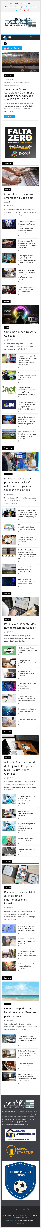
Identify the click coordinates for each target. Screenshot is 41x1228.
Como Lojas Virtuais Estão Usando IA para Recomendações (27, 686)
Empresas (7, 189)
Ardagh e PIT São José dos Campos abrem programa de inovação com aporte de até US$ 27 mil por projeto (27, 513)
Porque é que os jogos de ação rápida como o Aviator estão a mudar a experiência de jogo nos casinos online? (27, 360)
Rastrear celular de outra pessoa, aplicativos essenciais (26, 966)
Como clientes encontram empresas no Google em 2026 (19, 197)
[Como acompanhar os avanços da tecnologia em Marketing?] (9, 540)
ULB (18, 85)
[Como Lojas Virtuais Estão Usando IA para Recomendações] (9, 687)
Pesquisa (7, 758)
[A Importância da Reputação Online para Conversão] (9, 674)
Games (7, 327)
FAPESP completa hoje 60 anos (26, 850)
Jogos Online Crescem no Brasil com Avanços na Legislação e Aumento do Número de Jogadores (26, 420)
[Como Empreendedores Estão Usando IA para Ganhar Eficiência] (9, 290)
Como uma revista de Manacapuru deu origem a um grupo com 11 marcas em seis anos (27, 244)
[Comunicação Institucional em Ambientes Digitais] (9, 711)
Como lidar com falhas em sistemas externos (27, 721)
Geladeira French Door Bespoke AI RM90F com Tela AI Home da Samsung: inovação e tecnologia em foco (27, 554)
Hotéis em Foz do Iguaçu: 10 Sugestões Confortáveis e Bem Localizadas (27, 1053)
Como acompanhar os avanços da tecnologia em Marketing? (27, 539)
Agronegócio (9, 75)
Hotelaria (8, 1004)
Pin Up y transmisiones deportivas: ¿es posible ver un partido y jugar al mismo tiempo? (27, 435)
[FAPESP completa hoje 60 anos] (9, 851)
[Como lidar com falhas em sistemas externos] (9, 722)
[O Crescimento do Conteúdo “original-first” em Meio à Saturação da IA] (9, 528)
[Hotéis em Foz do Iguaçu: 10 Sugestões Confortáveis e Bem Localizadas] (9, 1054)
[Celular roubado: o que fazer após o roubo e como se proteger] (9, 942)
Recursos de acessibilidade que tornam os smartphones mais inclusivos (20, 897)
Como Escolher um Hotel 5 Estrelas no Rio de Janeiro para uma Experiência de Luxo (27, 1039)
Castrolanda (20, 82)
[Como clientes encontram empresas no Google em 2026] (20, 176)
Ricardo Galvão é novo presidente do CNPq (25, 840)
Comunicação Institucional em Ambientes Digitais (27, 710)
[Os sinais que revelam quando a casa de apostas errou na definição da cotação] (9, 377)
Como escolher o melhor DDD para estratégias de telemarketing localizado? (27, 953)
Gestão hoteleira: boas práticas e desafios (25, 1065)
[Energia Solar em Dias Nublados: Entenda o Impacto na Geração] (9, 570)
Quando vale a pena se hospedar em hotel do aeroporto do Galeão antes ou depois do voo (27, 1077)
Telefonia (8, 887)
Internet (7, 619)
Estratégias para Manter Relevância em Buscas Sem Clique (27, 650)
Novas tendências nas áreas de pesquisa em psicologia (25, 813)
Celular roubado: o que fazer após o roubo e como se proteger (27, 941)
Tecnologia (8, 474)
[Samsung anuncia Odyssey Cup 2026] (20, 314)
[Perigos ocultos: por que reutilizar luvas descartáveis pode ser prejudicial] (9, 801)
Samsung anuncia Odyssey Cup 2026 (20, 333)
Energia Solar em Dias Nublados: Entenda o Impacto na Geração (25, 569)
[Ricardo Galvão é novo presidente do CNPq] (9, 841)
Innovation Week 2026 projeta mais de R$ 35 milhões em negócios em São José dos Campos (19, 484)
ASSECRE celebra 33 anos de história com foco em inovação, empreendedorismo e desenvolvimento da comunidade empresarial (26, 227)
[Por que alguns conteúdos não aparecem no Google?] (20, 606)
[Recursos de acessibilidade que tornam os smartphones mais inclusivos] (20, 874)
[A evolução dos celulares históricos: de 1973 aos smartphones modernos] (9, 929)
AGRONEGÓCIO (10, 82)
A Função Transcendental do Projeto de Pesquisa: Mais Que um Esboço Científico (19, 768)
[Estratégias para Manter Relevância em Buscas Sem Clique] (9, 651)
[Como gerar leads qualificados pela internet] (9, 663)
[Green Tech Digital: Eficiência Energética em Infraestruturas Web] (9, 582)
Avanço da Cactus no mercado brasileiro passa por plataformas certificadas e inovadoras (27, 391)
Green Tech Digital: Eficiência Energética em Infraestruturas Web (26, 581)
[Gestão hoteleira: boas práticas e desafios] (9, 1066)
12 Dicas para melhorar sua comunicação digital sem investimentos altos (26, 698)
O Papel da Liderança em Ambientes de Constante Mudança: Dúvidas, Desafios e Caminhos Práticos (26, 274)
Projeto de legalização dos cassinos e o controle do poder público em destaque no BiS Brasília (27, 405)
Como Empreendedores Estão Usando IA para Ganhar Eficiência (26, 289)
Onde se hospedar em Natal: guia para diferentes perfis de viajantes (20, 1012)
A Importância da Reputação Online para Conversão (26, 673)
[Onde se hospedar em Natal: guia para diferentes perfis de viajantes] (20, 991)
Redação (8, 79)
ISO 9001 (27, 82)
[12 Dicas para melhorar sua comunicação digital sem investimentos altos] (9, 699)
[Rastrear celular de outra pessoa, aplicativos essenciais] (9, 967)
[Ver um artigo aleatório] (36, 37)
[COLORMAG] (19, 1100)
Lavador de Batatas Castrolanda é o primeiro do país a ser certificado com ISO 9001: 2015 (19, 94)
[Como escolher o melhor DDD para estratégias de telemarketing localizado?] (9, 954)
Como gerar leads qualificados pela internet (27, 662)
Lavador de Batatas (10, 85)
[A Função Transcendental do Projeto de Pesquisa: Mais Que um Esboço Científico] (20, 745)
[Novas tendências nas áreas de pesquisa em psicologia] (9, 814)
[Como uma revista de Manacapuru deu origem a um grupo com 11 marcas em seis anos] (9, 245)
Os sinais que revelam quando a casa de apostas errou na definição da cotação (27, 376)
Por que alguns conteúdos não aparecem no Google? (20, 625)
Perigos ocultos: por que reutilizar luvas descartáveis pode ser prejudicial (26, 799)
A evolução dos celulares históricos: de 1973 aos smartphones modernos (26, 928)
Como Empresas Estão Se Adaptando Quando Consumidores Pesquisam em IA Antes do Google (27, 259)
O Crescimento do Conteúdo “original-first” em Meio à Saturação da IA (27, 527)
